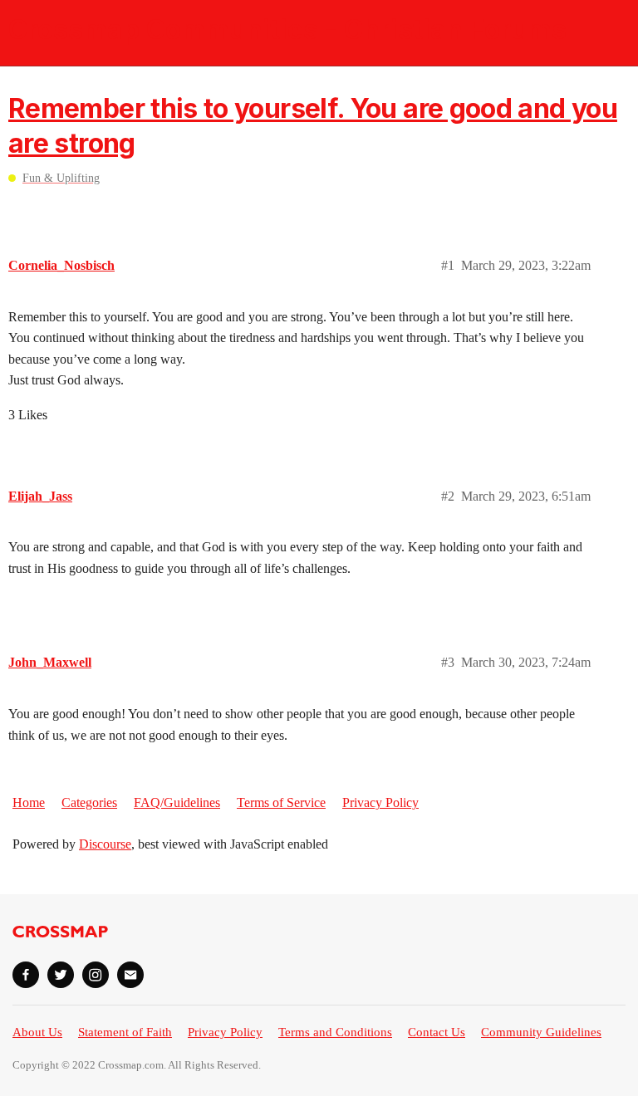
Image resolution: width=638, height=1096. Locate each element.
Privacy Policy (380, 802)
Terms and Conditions (335, 1032)
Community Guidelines (541, 1032)
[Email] (130, 974)
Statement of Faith (125, 1032)
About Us (37, 1032)
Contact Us (436, 1032)
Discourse (105, 844)
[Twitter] (60, 974)
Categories (89, 802)
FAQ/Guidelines (177, 802)
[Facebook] (25, 974)
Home (28, 802)
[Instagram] (95, 974)
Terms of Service (281, 802)
